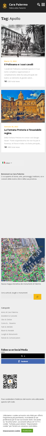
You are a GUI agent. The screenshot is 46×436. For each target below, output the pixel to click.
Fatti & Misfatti (7, 327)
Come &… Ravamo (8, 323)
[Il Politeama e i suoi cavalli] (23, 41)
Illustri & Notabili (7, 330)
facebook (24, 361)
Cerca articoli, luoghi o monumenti (14, 293)
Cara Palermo (18, 4)
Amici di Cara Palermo (9, 312)
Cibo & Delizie (6, 319)
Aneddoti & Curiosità (9, 316)
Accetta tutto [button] (27, 431)
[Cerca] (37, 297)
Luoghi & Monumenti (9, 334)
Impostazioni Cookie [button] (11, 431)
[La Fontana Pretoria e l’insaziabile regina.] (23, 106)
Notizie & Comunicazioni (10, 338)
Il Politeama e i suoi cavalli (18, 64)
